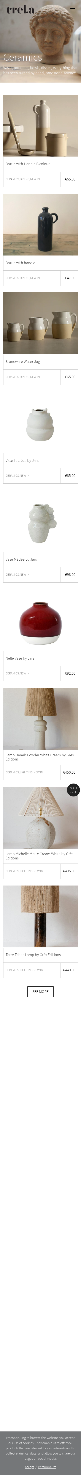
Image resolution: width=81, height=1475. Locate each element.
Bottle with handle (20, 263)
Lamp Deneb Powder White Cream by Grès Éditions (40, 757)
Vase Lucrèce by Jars (22, 461)
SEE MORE (40, 991)
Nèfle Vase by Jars (20, 658)
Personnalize (47, 1467)
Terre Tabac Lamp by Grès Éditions (33, 955)
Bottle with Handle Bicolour (28, 164)
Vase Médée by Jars (21, 559)
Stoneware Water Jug (23, 362)
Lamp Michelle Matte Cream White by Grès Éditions (39, 856)
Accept (29, 1467)
